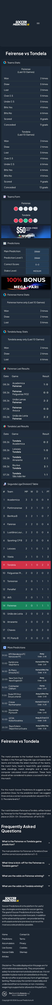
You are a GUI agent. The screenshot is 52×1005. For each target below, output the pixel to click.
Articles (5, 956)
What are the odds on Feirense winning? (23, 875)
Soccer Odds (8, 952)
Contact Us (24, 934)
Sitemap (23, 952)
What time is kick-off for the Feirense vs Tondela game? (23, 864)
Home (5, 934)
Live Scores (7, 947)
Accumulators (8, 943)
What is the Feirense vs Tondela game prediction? (22, 843)
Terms (22, 939)
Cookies (23, 947)
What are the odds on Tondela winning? (22, 886)
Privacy (23, 943)
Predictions (7, 939)
